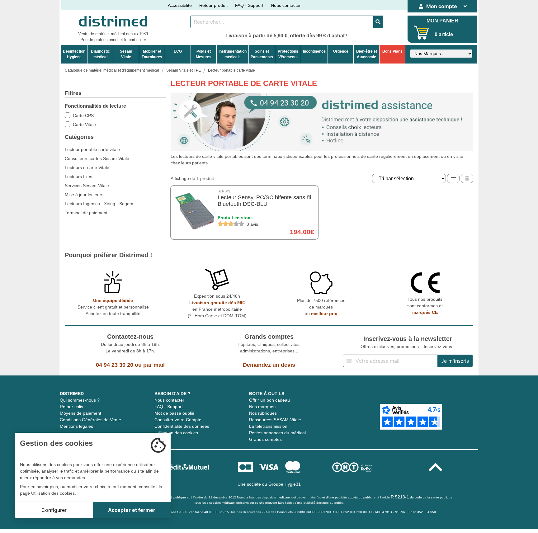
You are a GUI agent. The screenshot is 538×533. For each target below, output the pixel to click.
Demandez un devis (269, 365)
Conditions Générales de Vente (90, 419)
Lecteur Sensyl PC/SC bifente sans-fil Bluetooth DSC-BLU (264, 200)
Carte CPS (83, 115)
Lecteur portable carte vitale (92, 149)
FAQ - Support (249, 5)
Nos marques (262, 406)
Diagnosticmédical (100, 54)
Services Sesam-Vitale (87, 185)
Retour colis (71, 406)
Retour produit (213, 5)
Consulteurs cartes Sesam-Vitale (97, 158)
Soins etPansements (262, 54)
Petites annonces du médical (277, 432)
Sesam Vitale (126, 54)
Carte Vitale (84, 124)
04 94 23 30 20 (114, 365)
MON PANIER (442, 20)
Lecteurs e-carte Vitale (87, 167)
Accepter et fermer (131, 510)
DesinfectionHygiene (74, 54)
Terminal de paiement (86, 212)
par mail (154, 365)
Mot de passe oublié (174, 413)
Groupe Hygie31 (284, 484)
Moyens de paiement (80, 413)
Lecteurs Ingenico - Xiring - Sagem (99, 203)
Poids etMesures (203, 54)
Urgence (340, 51)
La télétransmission (268, 426)
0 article (444, 34)
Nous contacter (286, 5)
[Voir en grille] (467, 178)
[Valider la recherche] (378, 22)
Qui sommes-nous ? (80, 400)
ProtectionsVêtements (288, 54)
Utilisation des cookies (176, 432)
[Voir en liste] (453, 178)
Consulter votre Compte (177, 419)
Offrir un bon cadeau (269, 400)
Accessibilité (180, 5)
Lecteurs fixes (78, 176)
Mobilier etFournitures (152, 54)
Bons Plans (392, 51)
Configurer (54, 510)
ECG (178, 51)
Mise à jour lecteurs (84, 194)
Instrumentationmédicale (233, 54)
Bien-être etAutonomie (366, 54)
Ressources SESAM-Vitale (275, 419)
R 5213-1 (400, 496)
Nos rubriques (263, 413)
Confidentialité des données (181, 426)
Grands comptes (265, 439)
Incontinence (314, 51)
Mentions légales (76, 426)
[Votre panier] (421, 33)
